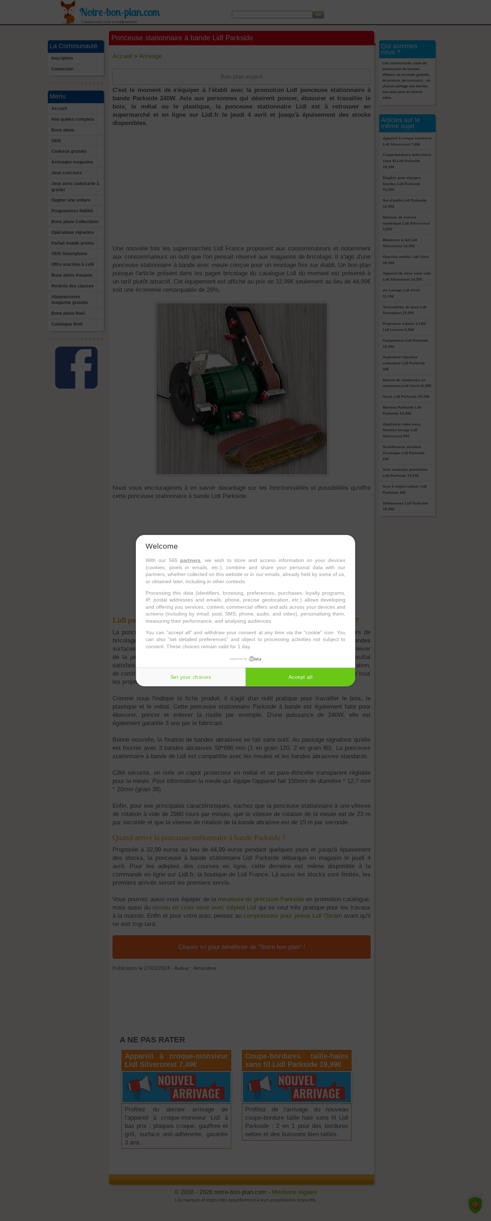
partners (190, 560)
